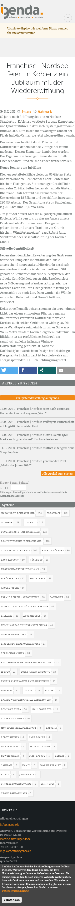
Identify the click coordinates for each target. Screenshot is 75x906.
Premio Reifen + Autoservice (20, 597)
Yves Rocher (37, 737)
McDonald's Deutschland (18, 513)
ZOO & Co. (30, 522)
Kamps (26, 765)
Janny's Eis (26, 774)
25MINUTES (48, 784)
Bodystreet (37, 578)
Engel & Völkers (53, 550)
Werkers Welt (10, 746)
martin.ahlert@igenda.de (15, 839)
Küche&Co (36, 559)
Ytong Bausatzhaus (14, 793)
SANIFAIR (7, 765)
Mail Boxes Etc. (42, 709)
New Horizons (10, 756)
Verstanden (12, 899)
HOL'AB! (49, 690)
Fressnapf (54, 513)
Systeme (26, 111)
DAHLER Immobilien (13, 634)
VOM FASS (7, 690)
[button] (9, 370)
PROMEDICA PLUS (40, 746)
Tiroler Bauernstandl (16, 784)
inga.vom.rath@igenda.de (15, 851)
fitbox (5, 774)
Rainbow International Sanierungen (26, 700)
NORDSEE (6, 522)
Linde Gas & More (12, 718)
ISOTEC (5, 672)
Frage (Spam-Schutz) (15, 482)
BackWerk (56, 597)
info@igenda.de (9, 824)
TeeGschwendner (12, 653)
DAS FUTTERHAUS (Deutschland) (22, 541)
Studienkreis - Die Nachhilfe (20, 531)
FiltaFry (6, 616)
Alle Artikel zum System (57, 474)
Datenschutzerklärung (15, 891)
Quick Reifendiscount (35, 672)
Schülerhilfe (10, 578)
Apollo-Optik (10, 588)
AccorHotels (32, 616)
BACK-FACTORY (10, 559)
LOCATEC (29, 690)
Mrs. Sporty (37, 756)
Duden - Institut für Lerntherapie (24, 606)
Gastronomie (45, 111)
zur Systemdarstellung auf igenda (37, 398)
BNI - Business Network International (27, 662)
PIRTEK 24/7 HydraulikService (20, 644)
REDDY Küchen (10, 737)
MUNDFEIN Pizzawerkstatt (18, 728)
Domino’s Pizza (11, 709)
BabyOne (51, 728)
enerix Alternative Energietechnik (25, 681)
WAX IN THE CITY (50, 765)
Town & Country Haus (15, 550)
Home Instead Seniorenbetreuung (24, 625)
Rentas (60, 756)
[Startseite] (22, 11)
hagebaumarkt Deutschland (20, 569)
